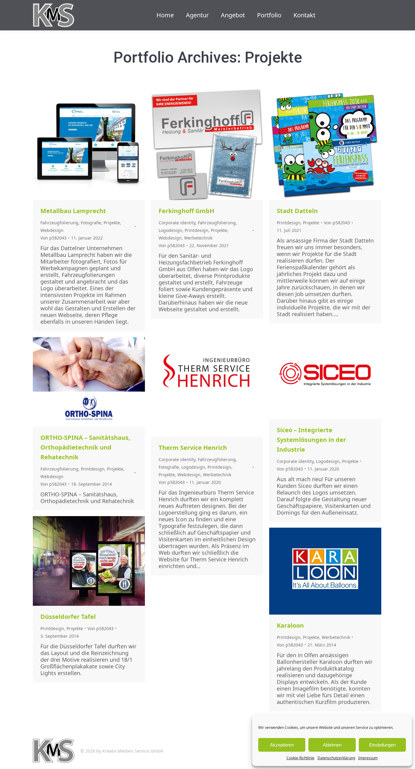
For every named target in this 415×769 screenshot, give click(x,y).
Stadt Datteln (297, 211)
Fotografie (91, 223)
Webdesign (51, 230)
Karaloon (290, 625)
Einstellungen (382, 744)
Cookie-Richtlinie (300, 757)
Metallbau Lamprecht (73, 211)
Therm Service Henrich (193, 447)
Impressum (368, 757)
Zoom (80, 144)
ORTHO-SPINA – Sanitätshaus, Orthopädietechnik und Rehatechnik (85, 447)
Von (53, 238)
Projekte (112, 223)
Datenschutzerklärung (336, 757)
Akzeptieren (282, 744)
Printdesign (196, 230)
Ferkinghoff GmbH (186, 211)
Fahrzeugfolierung (59, 223)
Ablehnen (332, 744)
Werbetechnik (198, 238)
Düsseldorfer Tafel (68, 616)
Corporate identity (177, 223)
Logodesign (170, 230)
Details (97, 144)
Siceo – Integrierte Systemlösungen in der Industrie (311, 439)
